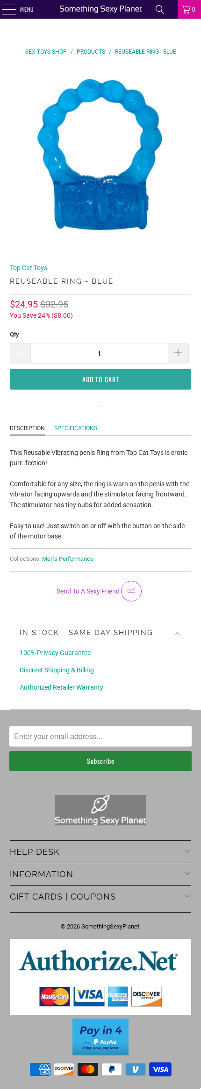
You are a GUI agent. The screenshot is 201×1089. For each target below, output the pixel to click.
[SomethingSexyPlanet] (100, 9)
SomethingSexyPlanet (110, 926)
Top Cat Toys (28, 268)
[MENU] (4, 9)
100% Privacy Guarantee (55, 652)
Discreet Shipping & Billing (57, 670)
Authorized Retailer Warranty (61, 687)
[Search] (160, 9)
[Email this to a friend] (131, 591)
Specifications (75, 428)
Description (27, 428)
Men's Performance (67, 558)
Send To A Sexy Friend (89, 591)
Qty (14, 334)
